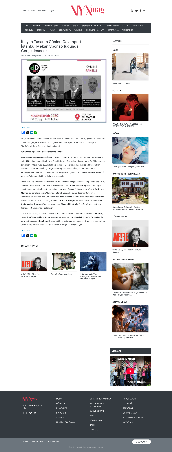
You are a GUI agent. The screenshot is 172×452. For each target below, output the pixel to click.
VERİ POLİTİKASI (37, 441)
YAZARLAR (78, 30)
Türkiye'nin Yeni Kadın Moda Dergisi (38, 10)
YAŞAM (125, 26)
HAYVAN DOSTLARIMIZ (133, 417)
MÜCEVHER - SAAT (51, 26)
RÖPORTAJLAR (113, 30)
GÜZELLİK (36, 26)
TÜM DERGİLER (127, 30)
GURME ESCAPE (113, 26)
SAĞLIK (75, 26)
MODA (27, 26)
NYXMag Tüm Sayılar (65, 422)
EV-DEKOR (65, 26)
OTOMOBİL (41, 30)
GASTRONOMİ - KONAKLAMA (92, 26)
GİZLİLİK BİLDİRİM (53, 441)
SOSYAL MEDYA (65, 30)
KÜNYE (25, 441)
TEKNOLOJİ (29, 30)
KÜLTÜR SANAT (137, 26)
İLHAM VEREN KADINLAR (95, 30)
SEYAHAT (52, 30)
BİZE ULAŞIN (141, 442)
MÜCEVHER (61, 408)
